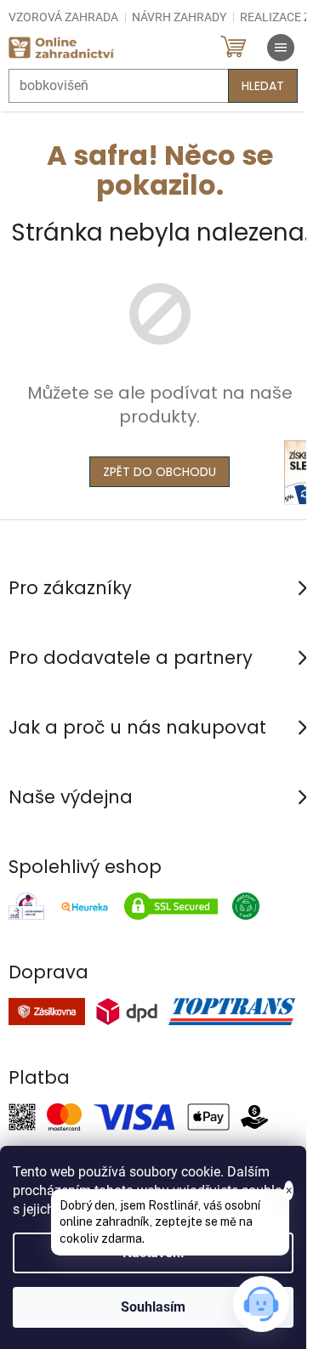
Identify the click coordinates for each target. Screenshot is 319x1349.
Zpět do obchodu (159, 471)
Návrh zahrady (179, 17)
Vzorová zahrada (63, 17)
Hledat (263, 85)
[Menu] (281, 48)
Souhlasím (153, 1307)
